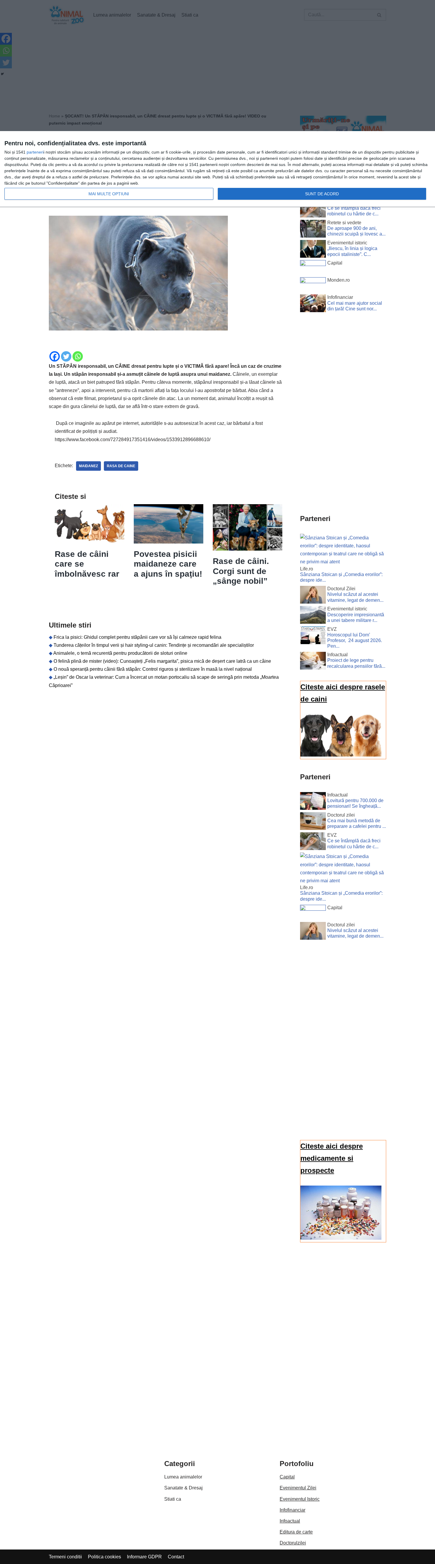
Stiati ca (172, 1499)
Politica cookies (104, 1556)
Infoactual (290, 1520)
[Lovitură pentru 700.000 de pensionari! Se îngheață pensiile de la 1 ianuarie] (313, 802)
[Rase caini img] (340, 754)
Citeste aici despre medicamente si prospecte (331, 1158)
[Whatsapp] (77, 356)
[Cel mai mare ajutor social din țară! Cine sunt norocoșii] (313, 304)
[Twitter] (66, 356)
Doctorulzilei (293, 1542)
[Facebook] (54, 356)
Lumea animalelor (183, 1476)
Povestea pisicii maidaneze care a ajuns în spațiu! (168, 563)
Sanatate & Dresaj (183, 1487)
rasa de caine (121, 466)
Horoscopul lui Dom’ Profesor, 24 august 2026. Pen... (354, 640)
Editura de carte (296, 1531)
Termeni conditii (65, 1556)
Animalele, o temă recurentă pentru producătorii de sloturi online (120, 653)
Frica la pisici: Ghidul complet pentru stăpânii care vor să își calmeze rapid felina (137, 637)
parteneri (35, 152)
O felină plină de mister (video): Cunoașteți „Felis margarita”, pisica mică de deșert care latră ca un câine (162, 661)
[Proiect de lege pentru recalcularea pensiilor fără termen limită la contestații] (313, 662)
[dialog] (217, 169)
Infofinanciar (292, 1510)
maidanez (88, 466)
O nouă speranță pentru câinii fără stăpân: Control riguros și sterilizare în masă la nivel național (153, 669)
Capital (287, 1476)
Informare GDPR (144, 1556)
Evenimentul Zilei (298, 1487)
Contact (176, 1556)
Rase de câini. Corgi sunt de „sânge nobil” (241, 571)
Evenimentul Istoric (300, 1499)
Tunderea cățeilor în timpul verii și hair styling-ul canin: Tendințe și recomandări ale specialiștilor (154, 645)
